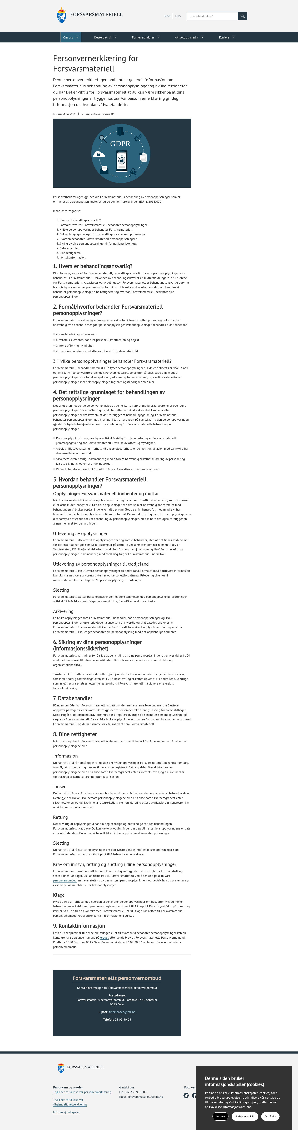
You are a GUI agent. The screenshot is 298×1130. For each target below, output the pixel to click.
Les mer (220, 1116)
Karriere (224, 37)
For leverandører (143, 37)
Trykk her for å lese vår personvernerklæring (82, 1092)
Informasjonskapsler (66, 1112)
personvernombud (65, 880)
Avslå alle (270, 1116)
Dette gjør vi (102, 37)
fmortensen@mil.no (122, 1012)
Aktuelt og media (186, 37)
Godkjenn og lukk (245, 1116)
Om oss (68, 37)
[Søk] (242, 16)
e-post (104, 937)
